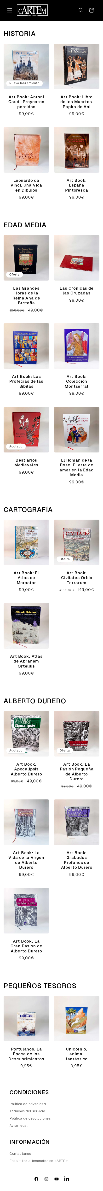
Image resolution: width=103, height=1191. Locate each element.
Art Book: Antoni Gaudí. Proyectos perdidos (26, 102)
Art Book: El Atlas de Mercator (26, 578)
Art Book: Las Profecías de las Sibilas (26, 381)
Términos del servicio (27, 1111)
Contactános (20, 1154)
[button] (9, 10)
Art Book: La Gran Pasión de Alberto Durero (26, 946)
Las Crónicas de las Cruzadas (77, 290)
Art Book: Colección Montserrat (76, 381)
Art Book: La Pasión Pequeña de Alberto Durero (77, 771)
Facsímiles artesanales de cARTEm (39, 1161)
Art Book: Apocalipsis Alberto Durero (26, 769)
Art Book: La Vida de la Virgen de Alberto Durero (26, 860)
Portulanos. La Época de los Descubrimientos (26, 1054)
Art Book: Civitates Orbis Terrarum (76, 578)
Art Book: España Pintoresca (76, 185)
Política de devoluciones (30, 1118)
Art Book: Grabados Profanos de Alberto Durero (76, 860)
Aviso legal (19, 1125)
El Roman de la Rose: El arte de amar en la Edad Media (77, 467)
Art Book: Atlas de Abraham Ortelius (26, 661)
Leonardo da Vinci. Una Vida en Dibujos (26, 185)
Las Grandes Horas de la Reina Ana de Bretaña (26, 295)
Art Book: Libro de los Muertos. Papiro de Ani (76, 102)
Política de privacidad (28, 1104)
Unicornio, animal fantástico (77, 1054)
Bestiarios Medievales (26, 462)
